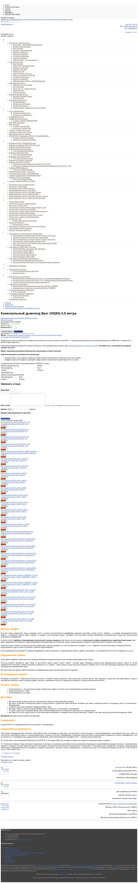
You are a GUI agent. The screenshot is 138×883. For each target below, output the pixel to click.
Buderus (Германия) (20, 52)
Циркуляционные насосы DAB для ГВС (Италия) (27, 198)
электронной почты (85, 869)
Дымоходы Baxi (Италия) (14, 306)
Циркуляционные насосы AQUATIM (22, 190)
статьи (89, 645)
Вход (3, 18)
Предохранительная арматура (20, 228)
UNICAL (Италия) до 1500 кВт (24, 75)
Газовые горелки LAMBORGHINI (25, 121)
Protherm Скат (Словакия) (22, 85)
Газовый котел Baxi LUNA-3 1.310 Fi (14, 526)
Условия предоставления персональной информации (25, 853)
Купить (3, 428)
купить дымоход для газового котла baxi (47, 335)
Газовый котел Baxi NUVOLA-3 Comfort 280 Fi (18, 570)
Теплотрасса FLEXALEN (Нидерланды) (24, 258)
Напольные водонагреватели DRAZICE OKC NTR (32, 164)
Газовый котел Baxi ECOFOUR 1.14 (14, 439)
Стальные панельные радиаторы (22, 290)
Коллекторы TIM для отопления (25, 221)
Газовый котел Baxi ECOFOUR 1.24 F (15, 446)
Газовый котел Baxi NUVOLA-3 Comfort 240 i (17, 541)
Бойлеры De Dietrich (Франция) (20, 160)
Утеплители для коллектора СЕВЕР (22, 209)
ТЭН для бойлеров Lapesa (23, 158)
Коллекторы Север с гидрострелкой (22, 204)
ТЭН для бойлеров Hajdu (22, 155)
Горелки (7, 110)
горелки (128, 817)
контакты (129, 651)
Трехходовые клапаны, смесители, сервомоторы (27, 226)
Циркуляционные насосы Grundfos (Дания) (25, 192)
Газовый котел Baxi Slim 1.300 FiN (13, 468)
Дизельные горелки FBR (22, 128)
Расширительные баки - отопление (22, 172)
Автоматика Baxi (19, 102)
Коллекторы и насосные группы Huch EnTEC (26, 215)
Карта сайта (9, 862)
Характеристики (15, 337)
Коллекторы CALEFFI (21, 224)
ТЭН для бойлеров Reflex (22, 179)
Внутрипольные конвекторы (20, 277)
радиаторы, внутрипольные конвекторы (85, 865)
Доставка (119, 767)
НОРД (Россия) (18, 71)
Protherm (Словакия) (20, 54)
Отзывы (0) (25, 337)
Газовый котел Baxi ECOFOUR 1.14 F (15, 424)
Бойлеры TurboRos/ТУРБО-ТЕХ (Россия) (24, 145)
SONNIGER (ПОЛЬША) (17, 266)
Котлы (7, 41)
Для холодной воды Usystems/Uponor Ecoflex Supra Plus (34, 239)
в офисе (134, 795)
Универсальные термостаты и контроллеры (29, 108)
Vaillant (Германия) (20, 58)
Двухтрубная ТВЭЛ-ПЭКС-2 (23, 253)
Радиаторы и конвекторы (13, 275)
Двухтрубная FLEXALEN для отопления (28, 260)
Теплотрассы (9, 232)
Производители (10, 860)
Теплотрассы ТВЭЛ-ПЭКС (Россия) (22, 247)
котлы (38, 865)
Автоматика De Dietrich (21, 104)
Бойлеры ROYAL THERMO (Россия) (22, 143)
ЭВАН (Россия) (18, 91)
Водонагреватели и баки (13, 141)
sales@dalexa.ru (7, 24)
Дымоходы (9, 305)
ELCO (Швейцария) (16, 111)
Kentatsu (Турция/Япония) (22, 50)
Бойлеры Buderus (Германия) (20, 149)
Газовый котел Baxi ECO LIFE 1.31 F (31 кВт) (17, 599)
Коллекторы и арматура (13, 200)
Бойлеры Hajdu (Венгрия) (19, 153)
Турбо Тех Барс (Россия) (22, 73)
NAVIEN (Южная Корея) (22, 47)
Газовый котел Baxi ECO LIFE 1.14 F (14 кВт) (17, 606)
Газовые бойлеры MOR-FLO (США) (22, 181)
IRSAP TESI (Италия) (21, 295)
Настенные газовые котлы (19, 43)
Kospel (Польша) (19, 93)
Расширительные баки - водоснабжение (24, 173)
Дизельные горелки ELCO (22, 115)
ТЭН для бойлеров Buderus (23, 151)
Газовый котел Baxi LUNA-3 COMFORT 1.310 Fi (18, 577)
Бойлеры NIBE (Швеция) (18, 168)
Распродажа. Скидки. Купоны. (126, 783)
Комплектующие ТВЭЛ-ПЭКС (24, 257)
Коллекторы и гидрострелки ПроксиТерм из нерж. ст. (28, 211)
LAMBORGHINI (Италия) (18, 119)
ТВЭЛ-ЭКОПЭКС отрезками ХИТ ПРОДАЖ (29, 249)
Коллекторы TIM (15, 219)
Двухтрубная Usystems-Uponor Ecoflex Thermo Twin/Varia (34, 236)
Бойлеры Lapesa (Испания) (19, 156)
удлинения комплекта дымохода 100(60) (83, 346)
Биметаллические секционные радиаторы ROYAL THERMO (35, 286)
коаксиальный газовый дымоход (19, 335)
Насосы (7, 183)
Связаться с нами (24, 839)
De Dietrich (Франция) (21, 56)
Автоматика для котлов (18, 100)
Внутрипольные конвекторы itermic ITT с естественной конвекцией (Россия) (41, 278)
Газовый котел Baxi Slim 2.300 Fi (13, 490)
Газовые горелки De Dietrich (23, 138)
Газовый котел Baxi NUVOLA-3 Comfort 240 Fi (18, 555)
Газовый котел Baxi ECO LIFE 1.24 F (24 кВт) (17, 592)
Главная (8, 303)
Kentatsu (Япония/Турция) (22, 96)
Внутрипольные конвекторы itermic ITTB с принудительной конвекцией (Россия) (43, 280)
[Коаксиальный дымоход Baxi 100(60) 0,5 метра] (19, 318)
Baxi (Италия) (18, 48)
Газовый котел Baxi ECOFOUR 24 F (14, 431)
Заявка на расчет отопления (15, 854)
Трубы (7, 268)
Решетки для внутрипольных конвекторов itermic (31, 282)
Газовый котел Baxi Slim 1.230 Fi (13, 475)
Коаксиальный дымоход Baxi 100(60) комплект (18, 453)
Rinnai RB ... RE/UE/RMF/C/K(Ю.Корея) (27, 45)
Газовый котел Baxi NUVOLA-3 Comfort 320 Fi (18, 562)
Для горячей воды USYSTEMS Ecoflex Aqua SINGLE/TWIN (35, 243)
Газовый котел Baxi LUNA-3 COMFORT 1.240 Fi (18, 584)
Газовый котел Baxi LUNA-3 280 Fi (13, 511)
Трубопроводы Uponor (18, 269)
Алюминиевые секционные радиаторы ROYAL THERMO (34, 288)
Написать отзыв (28, 333)
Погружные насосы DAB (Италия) (21, 188)
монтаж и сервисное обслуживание (123, 804)
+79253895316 (131, 28)
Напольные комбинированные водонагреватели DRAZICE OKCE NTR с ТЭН (42, 166)
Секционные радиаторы (18, 284)
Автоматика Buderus (20, 106)
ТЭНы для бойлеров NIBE (23, 170)
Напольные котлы (16, 62)
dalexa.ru (63, 874)
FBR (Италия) (14, 124)
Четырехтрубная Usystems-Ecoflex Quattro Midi (30, 237)
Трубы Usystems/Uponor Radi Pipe (25, 271)
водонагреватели (47, 865)
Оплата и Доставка (12, 7)
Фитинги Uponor (19, 273)
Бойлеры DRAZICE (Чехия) (19, 162)
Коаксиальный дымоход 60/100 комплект (16, 533)
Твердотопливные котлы (18, 94)
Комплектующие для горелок (19, 134)
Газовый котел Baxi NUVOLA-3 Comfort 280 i (17, 548)
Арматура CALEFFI (16, 223)
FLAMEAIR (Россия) (16, 117)
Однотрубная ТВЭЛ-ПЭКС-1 (23, 251)
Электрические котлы (17, 83)
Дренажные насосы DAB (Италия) (22, 185)
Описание (4, 337)
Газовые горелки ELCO (21, 113)
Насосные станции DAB (18, 187)
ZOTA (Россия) (18, 87)
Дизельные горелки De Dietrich (24, 140)
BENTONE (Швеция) (16, 123)
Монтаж (8, 10)
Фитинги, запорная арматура (20, 230)
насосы (115, 865)
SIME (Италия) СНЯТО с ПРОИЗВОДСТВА (29, 81)
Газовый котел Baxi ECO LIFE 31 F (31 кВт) (17, 621)
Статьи (7, 9)
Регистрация (9, 18)
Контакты (8, 858)
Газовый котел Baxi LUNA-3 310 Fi (13, 497)
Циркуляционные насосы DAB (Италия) (24, 194)
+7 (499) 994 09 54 (129, 26)
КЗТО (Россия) (18, 297)
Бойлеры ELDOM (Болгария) (20, 147)
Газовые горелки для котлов (19, 130)
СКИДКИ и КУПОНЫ (12, 851)
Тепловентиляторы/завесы (14, 264)
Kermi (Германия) (19, 292)
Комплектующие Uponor (22, 245)
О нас (7, 5)
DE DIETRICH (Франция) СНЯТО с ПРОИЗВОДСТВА (29, 136)
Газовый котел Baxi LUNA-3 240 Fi (13, 504)
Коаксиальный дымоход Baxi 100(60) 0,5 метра (22, 308)
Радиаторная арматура (17, 299)
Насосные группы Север (18, 205)
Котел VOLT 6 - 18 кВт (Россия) (24, 89)
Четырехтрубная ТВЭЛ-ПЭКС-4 (25, 255)
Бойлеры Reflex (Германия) (20, 177)
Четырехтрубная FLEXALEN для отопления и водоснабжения (36, 262)
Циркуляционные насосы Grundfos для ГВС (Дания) (28, 196)
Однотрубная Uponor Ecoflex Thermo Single (29, 241)
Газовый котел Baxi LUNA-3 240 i (13, 519)
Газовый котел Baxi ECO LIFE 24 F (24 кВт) (17, 613)
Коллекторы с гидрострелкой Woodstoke (24, 217)
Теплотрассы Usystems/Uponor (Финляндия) (26, 234)
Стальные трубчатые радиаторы (21, 294)
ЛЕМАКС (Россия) (19, 70)
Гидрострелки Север (16, 202)
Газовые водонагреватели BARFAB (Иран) (25, 175)
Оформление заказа (12, 14)
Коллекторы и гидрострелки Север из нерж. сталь (27, 207)
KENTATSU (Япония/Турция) (24, 66)
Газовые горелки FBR (21, 126)
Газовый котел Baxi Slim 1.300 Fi (13, 482)
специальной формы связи (66, 869)
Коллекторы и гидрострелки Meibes (22, 213)
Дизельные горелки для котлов (20, 132)
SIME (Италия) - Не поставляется (25, 60)
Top (2, 881)
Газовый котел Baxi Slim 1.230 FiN (13, 460)
